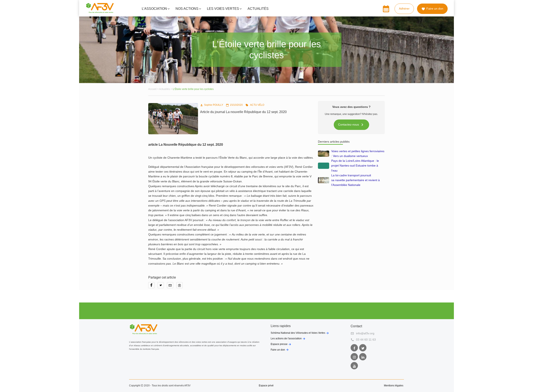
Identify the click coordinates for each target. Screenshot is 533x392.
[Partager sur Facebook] (153, 286)
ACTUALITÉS (258, 8)
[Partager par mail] (171, 286)
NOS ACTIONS (187, 8)
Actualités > (166, 89)
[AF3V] (99, 12)
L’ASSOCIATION (154, 8)
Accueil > (153, 89)
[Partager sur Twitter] (162, 286)
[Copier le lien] (180, 286)
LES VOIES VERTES (223, 8)
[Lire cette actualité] (323, 154)
